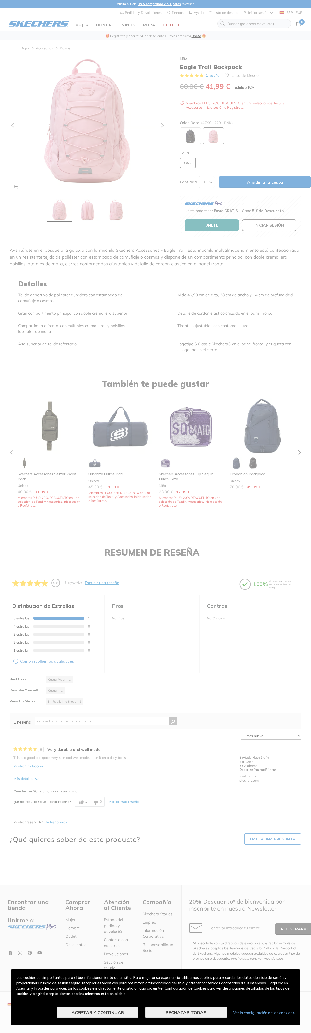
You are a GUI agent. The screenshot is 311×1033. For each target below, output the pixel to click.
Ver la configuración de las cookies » (264, 1012)
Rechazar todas (186, 1012)
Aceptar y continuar (97, 1012)
